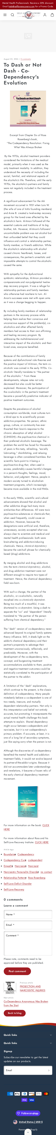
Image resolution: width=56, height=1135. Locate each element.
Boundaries (10, 854)
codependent (35, 860)
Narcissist (33, 866)
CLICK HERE (42, 842)
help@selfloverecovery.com (22, 6)
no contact (46, 872)
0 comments (26, 59)
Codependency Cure (15, 860)
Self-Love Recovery (14, 889)
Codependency (26, 854)
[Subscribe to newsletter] (48, 1070)
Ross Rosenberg (36, 878)
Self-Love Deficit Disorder (18, 883)
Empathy (8, 866)
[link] (45, 15)
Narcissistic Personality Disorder (21, 872)
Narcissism (20, 866)
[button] (5, 15)
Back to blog (14, 1013)
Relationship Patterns (15, 878)
